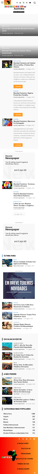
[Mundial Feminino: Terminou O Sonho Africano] (7, 185)
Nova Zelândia (19, 12)
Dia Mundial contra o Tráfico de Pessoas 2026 (24, 401)
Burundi (16, 312)
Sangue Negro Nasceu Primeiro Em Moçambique (23, 325)
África (15, 259)
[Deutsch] (22, 6)
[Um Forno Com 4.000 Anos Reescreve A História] (7, 306)
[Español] (14, 6)
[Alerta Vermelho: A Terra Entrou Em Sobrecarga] (7, 391)
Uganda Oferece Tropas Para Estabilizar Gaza (25, 315)
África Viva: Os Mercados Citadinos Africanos (23, 366)
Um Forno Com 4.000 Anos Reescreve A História (23, 306)
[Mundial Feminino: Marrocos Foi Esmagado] (7, 122)
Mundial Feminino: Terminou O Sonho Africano (24, 185)
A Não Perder (17, 378)
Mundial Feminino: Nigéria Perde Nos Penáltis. (23, 94)
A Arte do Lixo (17, 201)
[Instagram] (23, 2)
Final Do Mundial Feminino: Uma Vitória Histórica (24, 195)
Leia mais (18, 86)
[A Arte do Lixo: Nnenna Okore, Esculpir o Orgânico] (7, 204)
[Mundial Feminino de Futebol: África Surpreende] (19, 47)
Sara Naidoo (16, 394)
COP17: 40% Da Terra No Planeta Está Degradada (23, 346)
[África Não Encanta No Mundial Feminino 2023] (19, 25)
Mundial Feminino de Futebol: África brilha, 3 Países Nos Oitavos (25, 65)
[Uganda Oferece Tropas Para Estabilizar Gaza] (7, 315)
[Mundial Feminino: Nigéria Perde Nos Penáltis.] (7, 94)
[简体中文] (16, 6)
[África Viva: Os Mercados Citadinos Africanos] (7, 366)
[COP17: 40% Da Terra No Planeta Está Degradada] (7, 346)
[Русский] (25, 6)
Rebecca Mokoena (18, 318)
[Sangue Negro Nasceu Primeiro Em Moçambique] (7, 325)
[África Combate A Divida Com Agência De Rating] (7, 263)
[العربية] (11, 6)
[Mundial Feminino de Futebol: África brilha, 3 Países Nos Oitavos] (7, 64)
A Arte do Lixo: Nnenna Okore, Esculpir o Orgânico (24, 204)
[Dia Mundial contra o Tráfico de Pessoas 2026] (7, 401)
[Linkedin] (26, 439)
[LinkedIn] (20, 2)
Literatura (16, 322)
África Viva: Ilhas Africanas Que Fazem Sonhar (24, 381)
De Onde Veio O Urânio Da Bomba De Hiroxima (23, 356)
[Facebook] (17, 2)
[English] (8, 6)
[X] (30, 439)
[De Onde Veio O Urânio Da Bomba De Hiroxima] (7, 356)
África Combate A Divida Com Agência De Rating (25, 263)
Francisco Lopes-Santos (19, 69)
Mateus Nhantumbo (19, 266)
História (16, 302)
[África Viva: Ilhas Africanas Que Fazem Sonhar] (7, 381)
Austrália (16, 91)
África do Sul (5, 26)
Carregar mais (18, 214)
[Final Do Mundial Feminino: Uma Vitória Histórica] (7, 195)
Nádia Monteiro (17, 328)
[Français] (19, 6)
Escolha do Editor (18, 343)
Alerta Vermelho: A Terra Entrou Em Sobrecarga (23, 391)
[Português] (5, 6)
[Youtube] (30, 2)
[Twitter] (26, 2)
